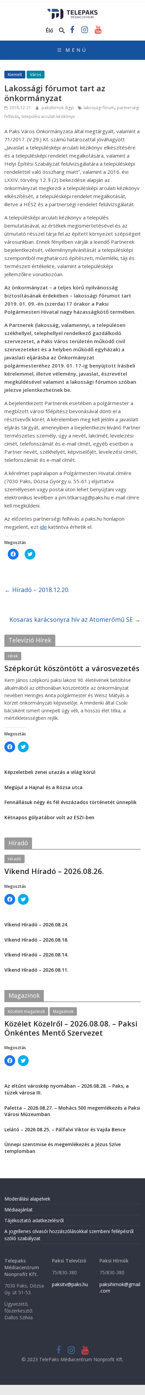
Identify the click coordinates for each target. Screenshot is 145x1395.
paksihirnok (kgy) (58, 108)
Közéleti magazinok (26, 1011)
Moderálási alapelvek (27, 1199)
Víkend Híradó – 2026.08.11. (36, 970)
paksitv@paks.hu (70, 1284)
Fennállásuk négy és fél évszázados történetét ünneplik (70, 802)
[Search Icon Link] (62, 30)
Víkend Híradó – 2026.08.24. (36, 924)
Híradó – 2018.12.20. (36, 590)
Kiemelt (15, 74)
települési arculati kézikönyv (48, 116)
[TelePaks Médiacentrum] (72, 11)
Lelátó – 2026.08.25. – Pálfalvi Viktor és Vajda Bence (64, 1129)
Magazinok (63, 1011)
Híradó (14, 859)
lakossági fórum (99, 108)
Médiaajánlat (18, 1209)
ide (43, 526)
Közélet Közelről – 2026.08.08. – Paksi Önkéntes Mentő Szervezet (70, 1027)
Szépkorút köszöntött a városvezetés (72, 668)
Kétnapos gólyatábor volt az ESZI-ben (49, 817)
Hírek (13, 656)
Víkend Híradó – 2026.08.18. (36, 940)
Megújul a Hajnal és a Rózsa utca (43, 787)
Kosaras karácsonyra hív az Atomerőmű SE (75, 619)
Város (35, 74)
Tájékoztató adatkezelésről (34, 1220)
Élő (49, 30)
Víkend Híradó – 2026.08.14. (36, 954)
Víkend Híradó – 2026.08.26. (54, 871)
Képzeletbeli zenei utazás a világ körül (49, 772)
